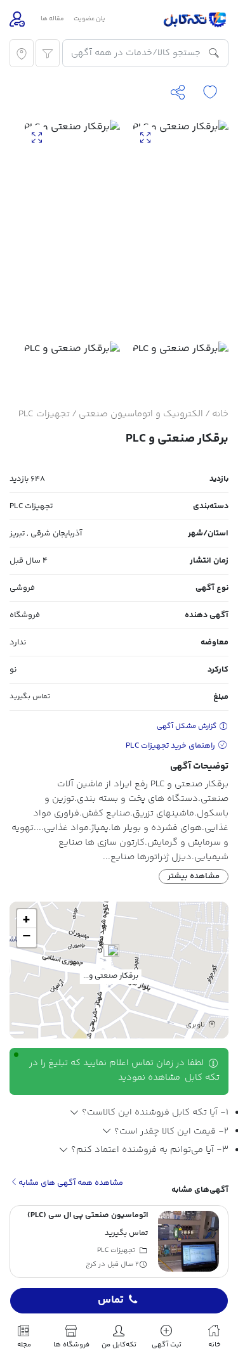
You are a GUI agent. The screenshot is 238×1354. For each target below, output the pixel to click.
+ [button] (26, 918)
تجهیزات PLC (44, 414)
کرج (91, 1265)
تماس (111, 1301)
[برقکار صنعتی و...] (111, 957)
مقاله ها (52, 19)
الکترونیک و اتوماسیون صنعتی (141, 414)
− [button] (26, 937)
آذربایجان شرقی (56, 533)
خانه (220, 414)
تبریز (17, 533)
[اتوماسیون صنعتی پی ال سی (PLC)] (188, 1241)
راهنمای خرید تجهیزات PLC (171, 745)
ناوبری (196, 1024)
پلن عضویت (89, 19)
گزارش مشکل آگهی (187, 726)
